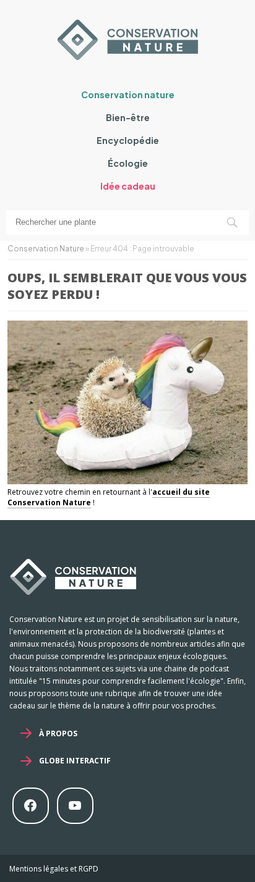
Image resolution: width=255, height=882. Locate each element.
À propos (58, 733)
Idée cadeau (127, 185)
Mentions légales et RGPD (53, 868)
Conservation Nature (45, 248)
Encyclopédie (128, 140)
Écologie (128, 163)
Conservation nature (128, 94)
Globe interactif (75, 760)
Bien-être (128, 117)
